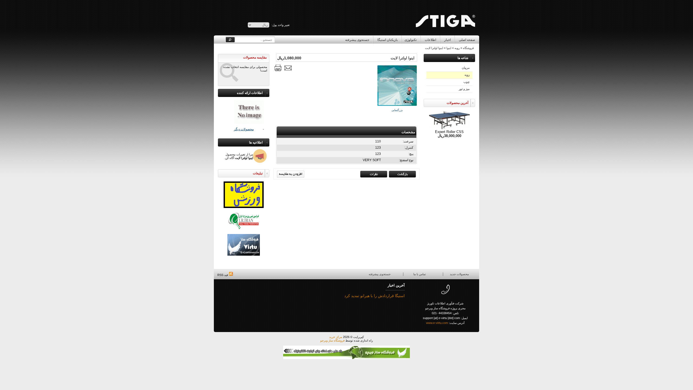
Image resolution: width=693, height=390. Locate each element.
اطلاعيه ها (256, 142)
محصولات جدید (459, 274)
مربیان (466, 67)
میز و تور (464, 88)
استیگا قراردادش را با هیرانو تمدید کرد (374, 296)
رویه (467, 74)
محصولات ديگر (244, 129)
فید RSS (223, 275)
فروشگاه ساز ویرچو (332, 340)
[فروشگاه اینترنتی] (445, 9)
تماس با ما (419, 274)
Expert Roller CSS (449, 132)
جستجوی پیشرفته (357, 40)
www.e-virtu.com (437, 322)
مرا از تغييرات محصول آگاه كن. (238, 156)
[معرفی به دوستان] (288, 68)
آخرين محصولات (457, 103)
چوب (466, 81)
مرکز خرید (335, 337)
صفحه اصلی (467, 40)
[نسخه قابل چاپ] (278, 68)
